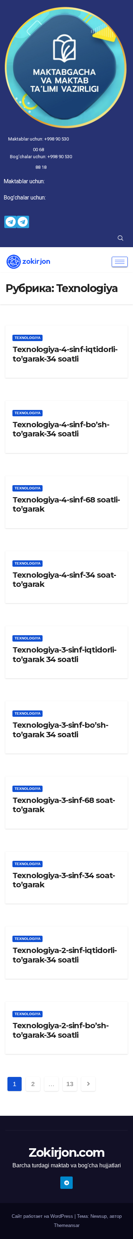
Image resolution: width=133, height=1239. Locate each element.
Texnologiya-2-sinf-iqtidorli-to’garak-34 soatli (64, 955)
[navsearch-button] (120, 238)
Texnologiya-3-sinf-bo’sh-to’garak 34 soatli (60, 729)
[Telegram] (10, 222)
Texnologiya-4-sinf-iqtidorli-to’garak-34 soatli (64, 354)
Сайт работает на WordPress (43, 1216)
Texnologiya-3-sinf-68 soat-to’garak (63, 805)
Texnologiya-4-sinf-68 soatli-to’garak (66, 504)
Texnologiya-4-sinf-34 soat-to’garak (64, 579)
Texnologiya (27, 338)
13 (69, 1084)
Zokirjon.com (67, 1152)
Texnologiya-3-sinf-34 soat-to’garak (63, 880)
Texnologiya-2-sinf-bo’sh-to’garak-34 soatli (60, 1030)
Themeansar (66, 1225)
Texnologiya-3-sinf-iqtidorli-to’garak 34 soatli (64, 654)
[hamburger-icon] (120, 262)
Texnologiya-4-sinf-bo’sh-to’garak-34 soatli (60, 429)
